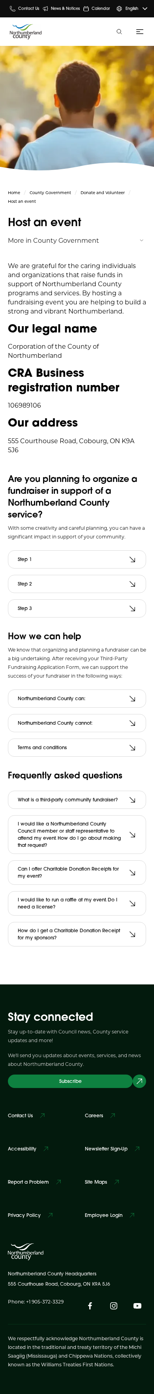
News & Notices (65, 8)
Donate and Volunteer (103, 192)
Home (14, 192)
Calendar (101, 8)
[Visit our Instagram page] (113, 1306)
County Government (50, 192)
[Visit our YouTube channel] (137, 1306)
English (132, 8)
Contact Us (28, 8)
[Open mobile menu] (138, 32)
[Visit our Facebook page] (90, 1306)
